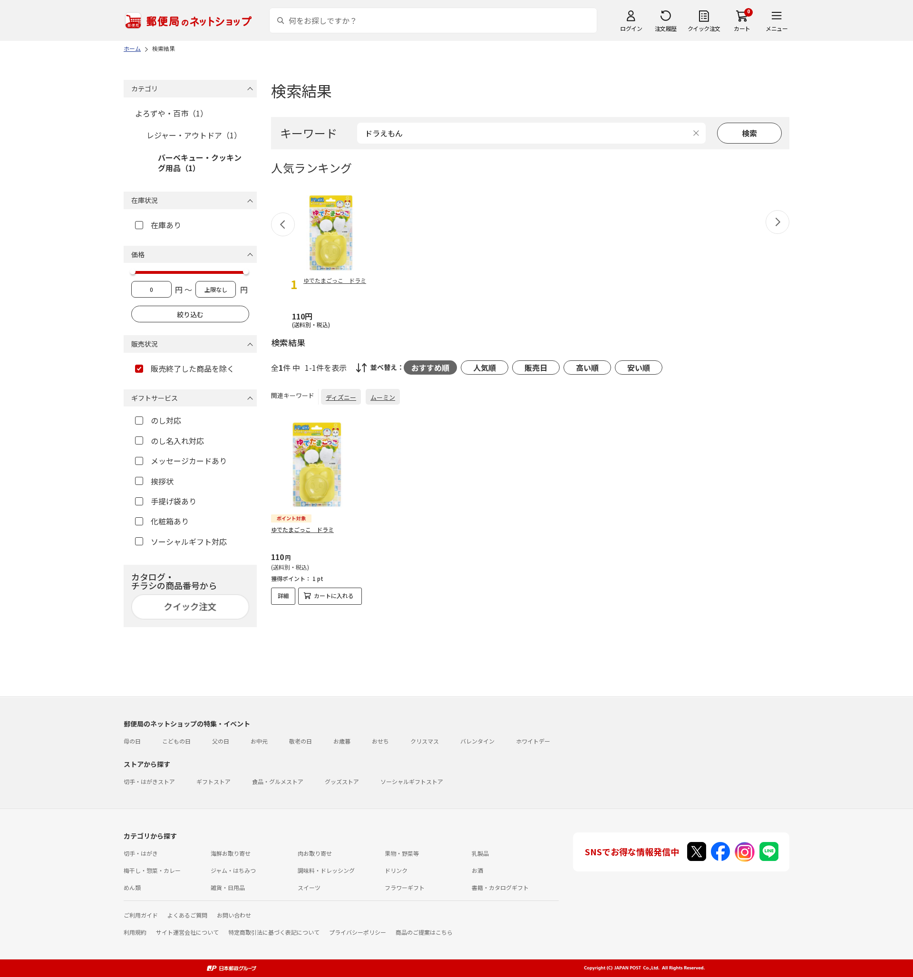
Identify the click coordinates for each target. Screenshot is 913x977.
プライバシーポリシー (357, 932)
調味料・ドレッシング (326, 870)
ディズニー (341, 397)
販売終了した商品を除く (192, 368)
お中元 (259, 741)
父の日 (220, 741)
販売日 (535, 367)
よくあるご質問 (187, 915)
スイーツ (309, 887)
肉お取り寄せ (315, 853)
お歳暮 (341, 741)
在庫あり (166, 225)
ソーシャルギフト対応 (189, 541)
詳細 (283, 595)
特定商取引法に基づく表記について (274, 932)
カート (742, 28)
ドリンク (396, 870)
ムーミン (382, 397)
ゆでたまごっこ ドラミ (302, 529)
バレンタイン (477, 741)
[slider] (133, 271)
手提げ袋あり (173, 501)
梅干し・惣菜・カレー (152, 870)
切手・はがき (141, 853)
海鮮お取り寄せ (231, 853)
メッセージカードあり (189, 460)
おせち (380, 741)
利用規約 (135, 932)
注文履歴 (666, 28)
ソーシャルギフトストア (411, 781)
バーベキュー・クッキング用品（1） (200, 163)
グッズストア (342, 781)
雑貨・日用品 (228, 887)
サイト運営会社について (187, 932)
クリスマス (424, 741)
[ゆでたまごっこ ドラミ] (316, 464)
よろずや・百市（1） (171, 113)
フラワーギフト (405, 887)
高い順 (587, 367)
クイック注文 (704, 28)
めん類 (132, 887)
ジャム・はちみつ (233, 870)
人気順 (484, 367)
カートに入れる (334, 595)
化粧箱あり (170, 521)
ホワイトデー (533, 741)
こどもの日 (176, 741)
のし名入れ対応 (177, 440)
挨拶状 (162, 481)
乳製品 (480, 853)
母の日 (132, 741)
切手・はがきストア (149, 781)
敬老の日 (300, 741)
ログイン (631, 28)
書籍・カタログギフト (500, 887)
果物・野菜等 (402, 853)
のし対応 (166, 420)
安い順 (638, 367)
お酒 (477, 870)
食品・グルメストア (277, 781)
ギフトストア (213, 781)
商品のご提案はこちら (424, 932)
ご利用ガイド (141, 915)
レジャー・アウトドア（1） (194, 135)
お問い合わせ (234, 915)
